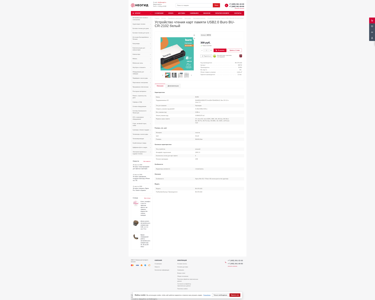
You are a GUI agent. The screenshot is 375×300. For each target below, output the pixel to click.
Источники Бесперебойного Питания (141, 38)
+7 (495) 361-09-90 (236, 6)
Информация (182, 260)
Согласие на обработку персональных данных (184, 285)
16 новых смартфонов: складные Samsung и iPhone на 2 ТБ (141, 178)
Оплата (170, 13)
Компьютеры (136, 54)
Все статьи (147, 198)
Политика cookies (182, 288)
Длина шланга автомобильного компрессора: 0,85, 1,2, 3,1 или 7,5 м (145, 225)
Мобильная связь (138, 63)
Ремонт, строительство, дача (140, 96)
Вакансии (206, 13)
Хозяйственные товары (139, 143)
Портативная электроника (140, 82)
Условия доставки (182, 267)
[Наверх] (372, 255)
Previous (162, 75)
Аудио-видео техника (139, 24)
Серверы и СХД (137, 102)
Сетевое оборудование (139, 106)
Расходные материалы (139, 91)
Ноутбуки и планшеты (139, 67)
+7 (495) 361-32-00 (236, 4)
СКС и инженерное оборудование (138, 118)
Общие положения (182, 276)
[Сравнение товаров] (372, 32)
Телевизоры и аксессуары (140, 134)
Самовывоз (194, 13)
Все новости (147, 161)
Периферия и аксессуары (140, 78)
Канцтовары (136, 43)
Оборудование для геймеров (138, 73)
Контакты (237, 13)
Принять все (235, 295)
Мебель (135, 58)
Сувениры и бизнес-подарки (141, 130)
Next (191, 75)
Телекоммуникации (138, 138)
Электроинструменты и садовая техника (139, 152)
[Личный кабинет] (372, 38)
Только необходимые (220, 295)
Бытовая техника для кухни (141, 33)
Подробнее (207, 295)
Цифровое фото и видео (140, 147)
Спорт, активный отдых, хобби (140, 124)
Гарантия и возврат (222, 13)
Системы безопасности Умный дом (139, 112)
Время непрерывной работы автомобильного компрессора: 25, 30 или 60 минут (145, 240)
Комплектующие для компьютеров (139, 49)
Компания (158, 260)
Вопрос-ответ (181, 273)
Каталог (138, 13)
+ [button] (211, 50)
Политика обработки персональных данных (187, 280)
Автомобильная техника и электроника (140, 18)
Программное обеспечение (140, 87)
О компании (159, 13)
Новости (157, 267)
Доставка (181, 13)
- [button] (202, 50)
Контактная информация (162, 270)
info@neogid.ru (162, 2)
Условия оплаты (182, 263)
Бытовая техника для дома (141, 28)
